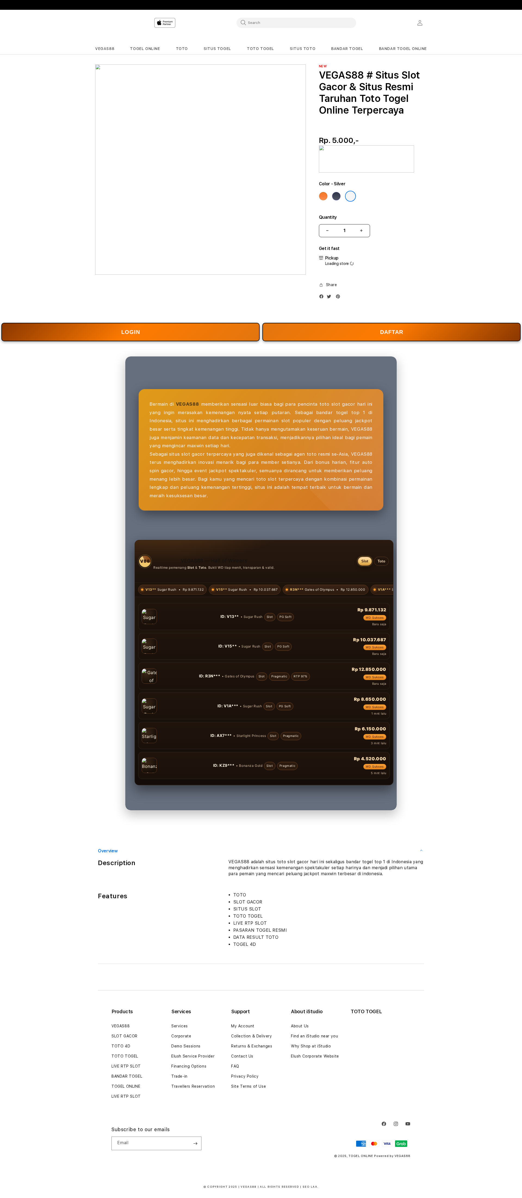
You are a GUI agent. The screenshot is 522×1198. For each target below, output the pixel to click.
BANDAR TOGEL (126, 1106)
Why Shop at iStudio (311, 1076)
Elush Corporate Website (315, 1086)
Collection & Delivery (251, 1066)
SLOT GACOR (124, 1066)
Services (179, 1056)
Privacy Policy (245, 1106)
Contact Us (242, 1086)
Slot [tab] (364, 561)
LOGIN (130, 332)
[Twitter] (330, 298)
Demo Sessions (186, 1076)
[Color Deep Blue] (336, 196)
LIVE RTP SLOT (126, 1096)
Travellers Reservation (193, 1116)
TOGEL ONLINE (125, 1116)
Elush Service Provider (193, 1086)
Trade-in (179, 1106)
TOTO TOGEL (124, 1086)
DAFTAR (391, 332)
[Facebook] (323, 298)
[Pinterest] (339, 298)
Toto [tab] (381, 561)
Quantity (328, 217)
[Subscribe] (195, 1173)
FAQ (235, 1096)
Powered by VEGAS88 (392, 1186)
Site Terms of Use (248, 1116)
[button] (104, 48)
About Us (300, 1056)
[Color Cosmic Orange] (323, 196)
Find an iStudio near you (314, 1066)
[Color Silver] (350, 196)
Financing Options (188, 1096)
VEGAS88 (120, 1056)
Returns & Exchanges (251, 1076)
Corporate (181, 1066)
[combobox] (296, 22)
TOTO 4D (120, 1076)
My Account (242, 1056)
